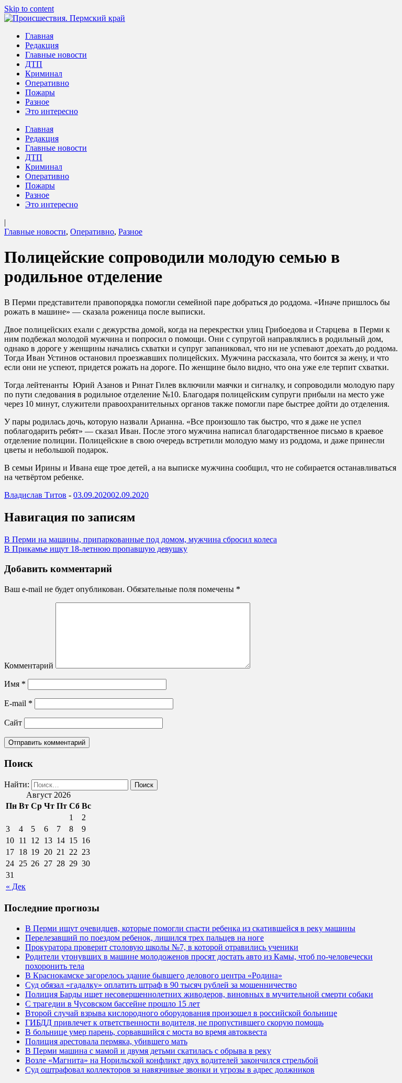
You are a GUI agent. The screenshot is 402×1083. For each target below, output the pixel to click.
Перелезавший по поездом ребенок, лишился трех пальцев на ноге (144, 937)
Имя (15, 683)
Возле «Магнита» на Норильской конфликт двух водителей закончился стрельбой (171, 1060)
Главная (39, 35)
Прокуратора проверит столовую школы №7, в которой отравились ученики (161, 947)
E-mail (18, 703)
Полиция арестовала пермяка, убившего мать (106, 1041)
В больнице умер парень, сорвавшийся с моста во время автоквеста (146, 1032)
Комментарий (28, 665)
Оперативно (47, 83)
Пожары (40, 92)
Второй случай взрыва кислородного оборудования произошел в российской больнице (181, 1013)
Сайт (13, 722)
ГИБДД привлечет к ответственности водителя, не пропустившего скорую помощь (174, 1022)
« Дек (16, 886)
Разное (37, 101)
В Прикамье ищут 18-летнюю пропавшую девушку (95, 548)
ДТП (33, 64)
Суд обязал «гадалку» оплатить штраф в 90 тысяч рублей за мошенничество (161, 984)
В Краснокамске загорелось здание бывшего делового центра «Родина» (153, 975)
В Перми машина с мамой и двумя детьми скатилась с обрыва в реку (148, 1050)
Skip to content (29, 8)
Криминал (43, 73)
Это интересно (51, 111)
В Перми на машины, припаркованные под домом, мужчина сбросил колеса (140, 539)
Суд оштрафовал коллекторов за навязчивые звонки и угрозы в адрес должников (170, 1069)
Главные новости (56, 54)
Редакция (42, 45)
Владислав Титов (35, 494)
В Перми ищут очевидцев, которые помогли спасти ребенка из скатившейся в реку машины (190, 928)
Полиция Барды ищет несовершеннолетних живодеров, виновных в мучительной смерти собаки (199, 994)
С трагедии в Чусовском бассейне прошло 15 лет (112, 1003)
